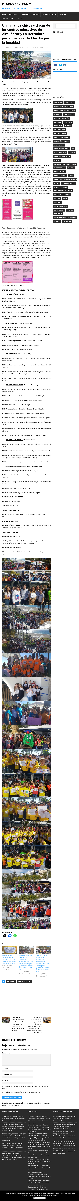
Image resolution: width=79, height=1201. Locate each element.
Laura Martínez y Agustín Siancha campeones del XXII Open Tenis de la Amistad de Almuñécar (13, 1119)
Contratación (69, 114)
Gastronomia (59, 145)
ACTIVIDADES (58, 103)
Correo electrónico (8, 1074)
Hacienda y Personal (61, 149)
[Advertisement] (26, 1000)
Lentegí (57, 160)
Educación (58, 126)
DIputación (68, 122)
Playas (67, 195)
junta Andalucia (60, 153)
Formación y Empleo (61, 141)
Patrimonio (58, 195)
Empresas (68, 126)
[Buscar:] (65, 26)
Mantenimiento (59, 168)
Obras (71, 176)
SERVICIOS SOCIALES (39, 47)
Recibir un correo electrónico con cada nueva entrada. (22, 1092)
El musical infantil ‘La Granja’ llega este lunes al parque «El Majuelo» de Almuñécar (65, 1119)
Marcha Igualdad (24, 981)
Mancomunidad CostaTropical (65, 164)
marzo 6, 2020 (9, 47)
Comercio (57, 114)
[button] (13, 563)
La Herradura (24, 14)
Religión (57, 198)
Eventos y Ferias (60, 133)
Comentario (6, 1053)
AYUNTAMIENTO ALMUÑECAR (63, 107)
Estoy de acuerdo (39, 1198)
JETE (73, 149)
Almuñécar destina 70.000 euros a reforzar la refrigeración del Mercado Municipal (39, 1161)
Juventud (72, 153)
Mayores (71, 168)
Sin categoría (59, 210)
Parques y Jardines (68, 183)
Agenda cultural (8, 18)
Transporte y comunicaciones (65, 218)
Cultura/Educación (49, 14)
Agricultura (69, 103)
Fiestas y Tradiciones (61, 137)
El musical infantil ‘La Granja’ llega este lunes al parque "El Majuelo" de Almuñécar (39, 1168)
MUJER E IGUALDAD (60, 176)
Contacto (20, 18)
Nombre (5, 1068)
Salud (65, 198)
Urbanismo (67, 221)
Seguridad (57, 202)
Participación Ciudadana (63, 191)
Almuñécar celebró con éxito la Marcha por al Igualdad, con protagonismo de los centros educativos (9, 959)
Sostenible (58, 214)
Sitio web (5, 1080)
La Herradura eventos (62, 156)
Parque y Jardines (60, 187)
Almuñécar (13, 14)
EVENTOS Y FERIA (59, 130)
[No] (76, 1196)
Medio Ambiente (59, 172)
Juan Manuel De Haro (22, 47)
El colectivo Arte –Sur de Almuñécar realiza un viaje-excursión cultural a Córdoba (64, 1151)
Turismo (57, 221)
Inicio (4, 14)
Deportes (62, 14)
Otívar (56, 183)
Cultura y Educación (61, 118)
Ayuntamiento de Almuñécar (64, 110)
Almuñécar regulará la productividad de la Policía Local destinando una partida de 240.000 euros (39, 1183)
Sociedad (36, 14)
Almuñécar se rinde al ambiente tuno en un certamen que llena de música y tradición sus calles (64, 1143)
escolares (10, 981)
